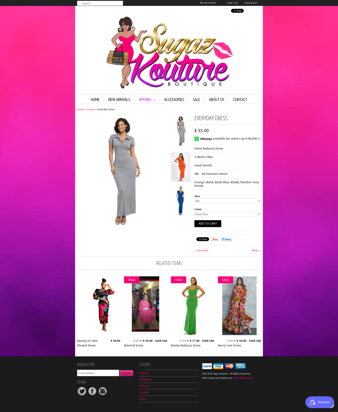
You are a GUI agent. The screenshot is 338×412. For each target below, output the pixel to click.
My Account (208, 3)
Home (95, 99)
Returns (144, 385)
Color (198, 209)
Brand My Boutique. (243, 378)
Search (144, 372)
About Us (216, 99)
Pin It (215, 239)
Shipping (145, 379)
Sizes (143, 398)
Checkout (251, 3)
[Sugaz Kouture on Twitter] (82, 395)
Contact (240, 99)
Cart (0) (232, 3)
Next (255, 250)
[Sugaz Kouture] (169, 53)
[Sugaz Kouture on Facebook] (92, 395)
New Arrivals (119, 99)
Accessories (174, 99)
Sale (196, 99)
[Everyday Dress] (122, 232)
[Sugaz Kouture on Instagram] (103, 395)
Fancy (226, 239)
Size (197, 196)
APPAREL (147, 99)
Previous (203, 250)
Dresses (90, 109)
